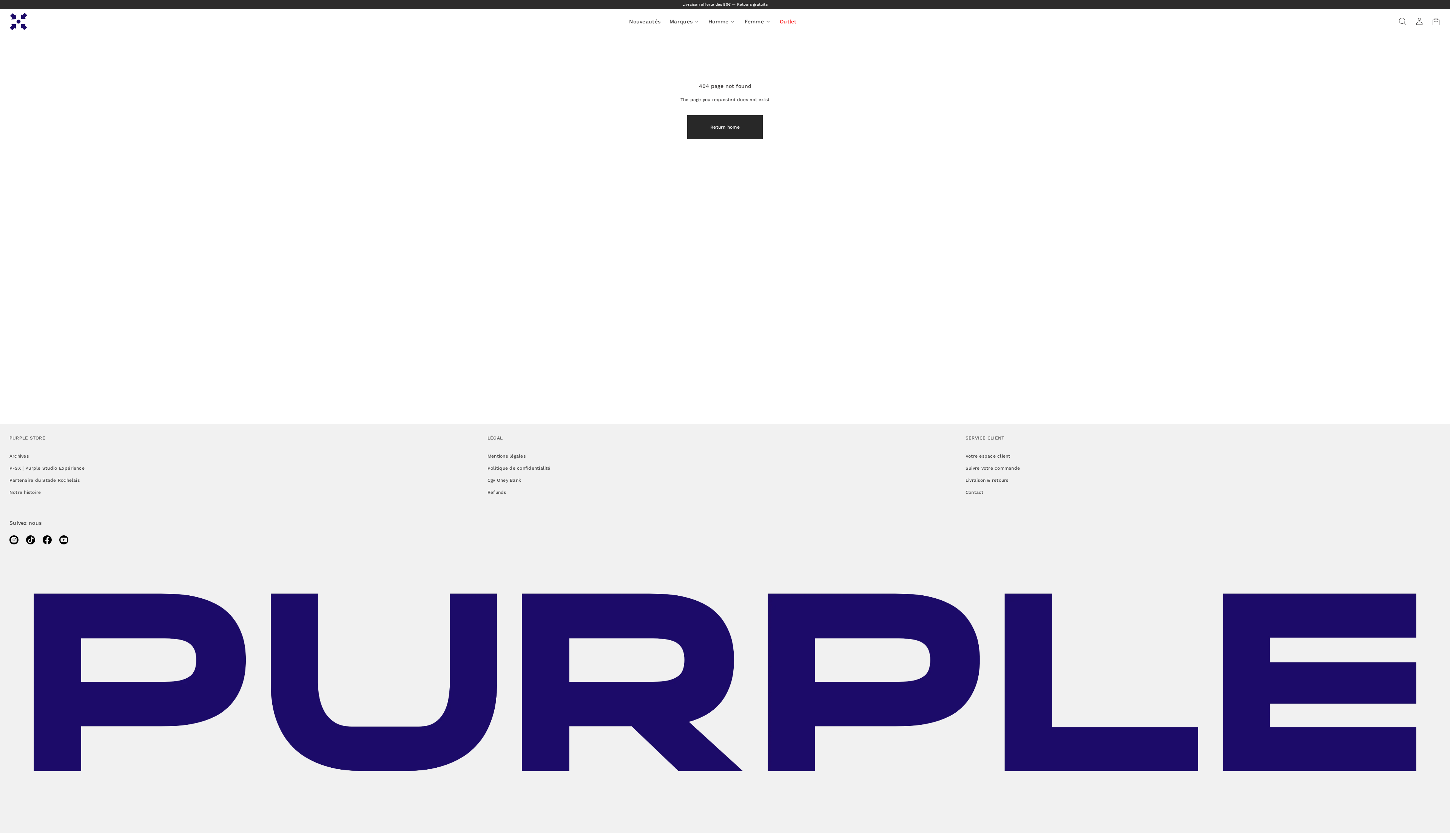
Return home (725, 127)
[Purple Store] (18, 21)
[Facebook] (47, 540)
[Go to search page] (1402, 21)
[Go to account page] (1419, 21)
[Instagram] (14, 540)
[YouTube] (64, 540)
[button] (1402, 21)
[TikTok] (30, 540)
